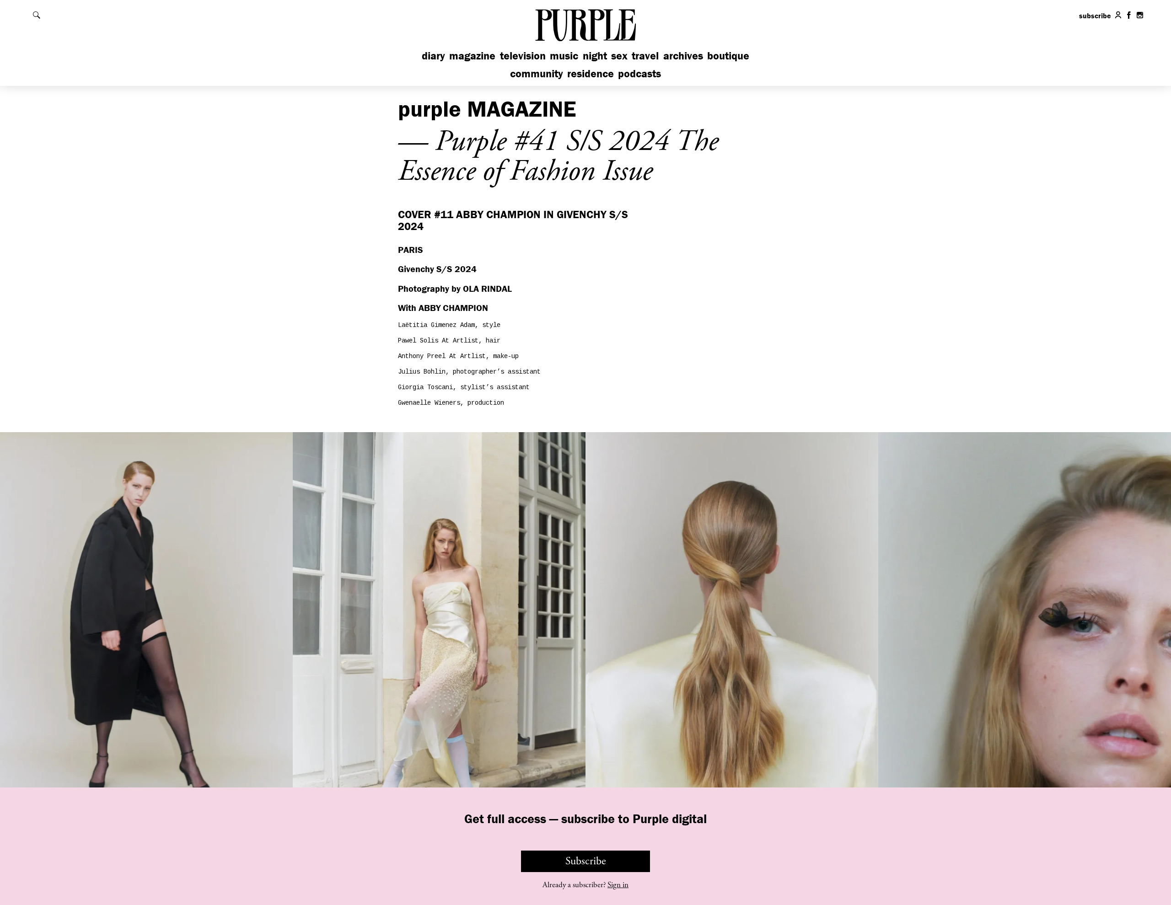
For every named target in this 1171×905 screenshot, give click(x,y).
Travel (645, 55)
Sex (619, 55)
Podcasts (639, 73)
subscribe (1095, 15)
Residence (590, 73)
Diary (433, 55)
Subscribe (585, 861)
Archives (683, 55)
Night (595, 55)
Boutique (728, 55)
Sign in (617, 885)
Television (523, 55)
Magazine (472, 55)
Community (536, 73)
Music (564, 55)
